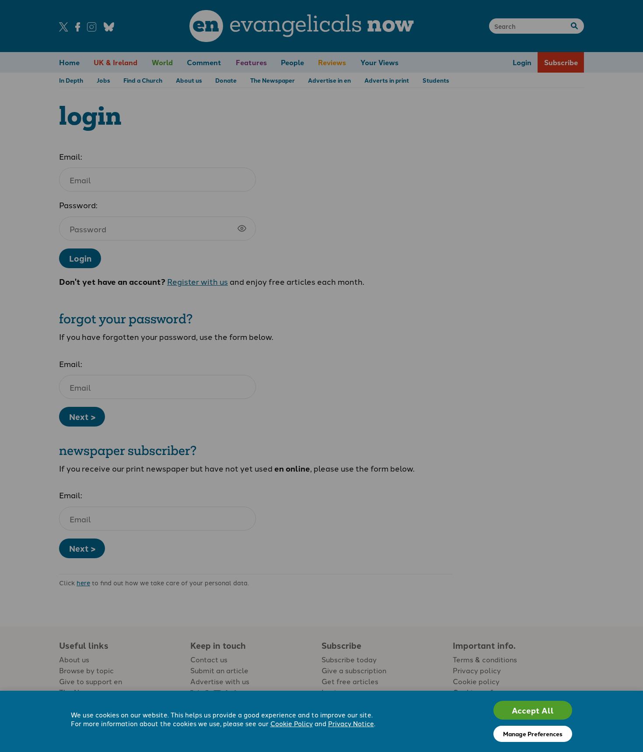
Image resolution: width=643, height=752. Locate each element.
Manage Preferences (533, 733)
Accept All (533, 710)
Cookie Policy (291, 723)
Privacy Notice (351, 723)
